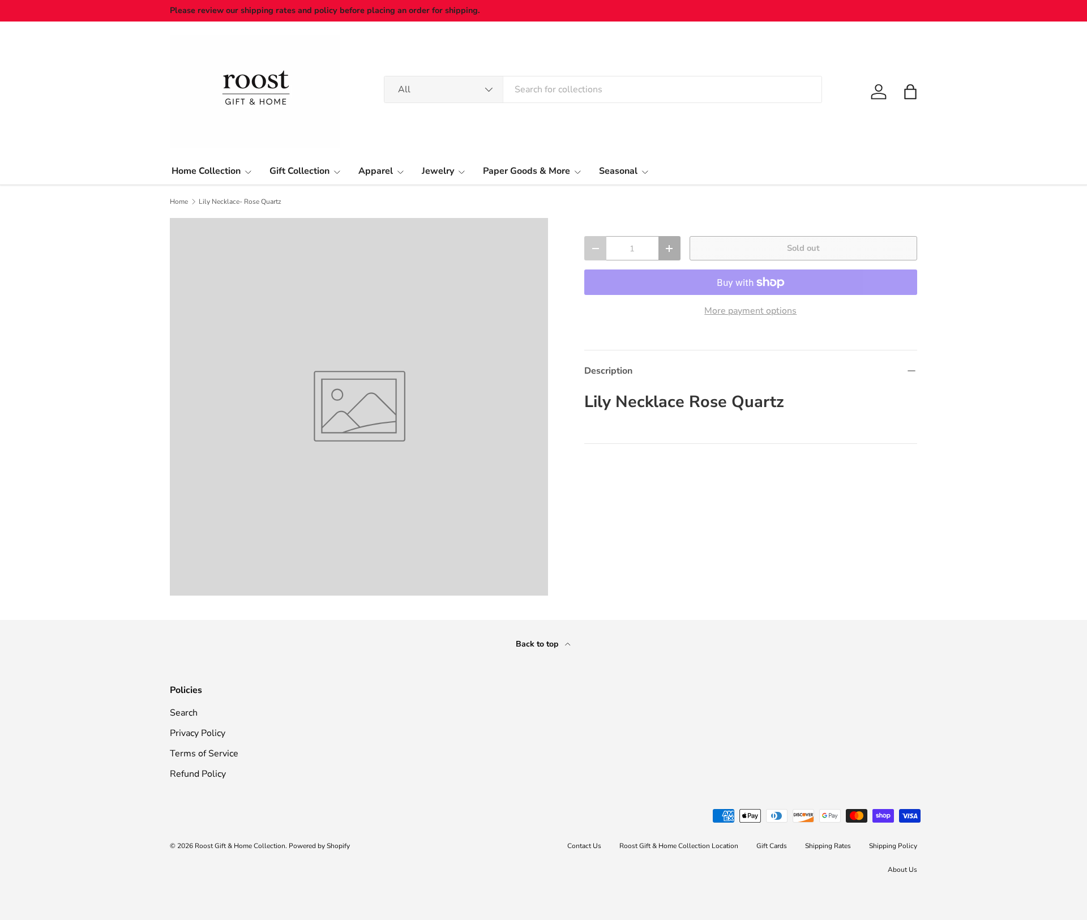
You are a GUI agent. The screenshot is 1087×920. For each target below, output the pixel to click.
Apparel (375, 171)
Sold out (803, 248)
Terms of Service (204, 753)
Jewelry (438, 171)
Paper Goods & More (526, 171)
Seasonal (618, 171)
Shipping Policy (893, 845)
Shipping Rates (828, 845)
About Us (902, 869)
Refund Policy (198, 774)
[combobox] (602, 89)
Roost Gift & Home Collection (240, 845)
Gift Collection (299, 171)
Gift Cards (771, 845)
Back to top (538, 644)
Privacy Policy (197, 733)
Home (179, 201)
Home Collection (206, 171)
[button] (910, 91)
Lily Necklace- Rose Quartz (240, 201)
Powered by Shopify (319, 845)
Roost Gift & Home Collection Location (678, 845)
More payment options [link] (750, 311)
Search (184, 713)
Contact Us (584, 845)
